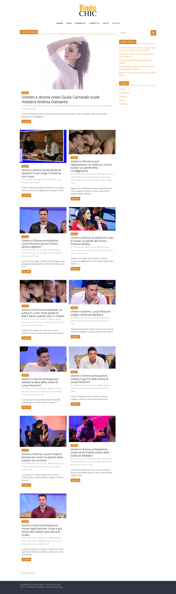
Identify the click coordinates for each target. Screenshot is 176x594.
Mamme (59, 23)
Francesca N (92, 174)
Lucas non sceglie (41, 253)
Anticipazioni (75, 462)
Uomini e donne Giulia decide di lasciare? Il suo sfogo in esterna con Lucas (41, 173)
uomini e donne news (29, 109)
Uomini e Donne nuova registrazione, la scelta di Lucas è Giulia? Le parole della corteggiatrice (91, 165)
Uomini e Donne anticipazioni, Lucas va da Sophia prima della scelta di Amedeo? (90, 452)
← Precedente (27, 573)
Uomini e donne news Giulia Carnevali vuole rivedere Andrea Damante (61, 99)
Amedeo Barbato (105, 459)
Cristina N (40, 106)
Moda (69, 23)
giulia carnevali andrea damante (69, 106)
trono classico (101, 180)
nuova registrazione (88, 180)
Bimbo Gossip (51, 179)
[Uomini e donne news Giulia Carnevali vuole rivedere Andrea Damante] (67, 37)
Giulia (72, 250)
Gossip (25, 93)
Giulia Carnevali (52, 106)
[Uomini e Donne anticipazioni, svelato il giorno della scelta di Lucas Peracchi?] (92, 348)
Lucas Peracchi (86, 106)
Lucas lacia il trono (28, 253)
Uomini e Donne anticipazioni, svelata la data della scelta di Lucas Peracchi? (40, 382)
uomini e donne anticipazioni (102, 106)
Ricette (116, 23)
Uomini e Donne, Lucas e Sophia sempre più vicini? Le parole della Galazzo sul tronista (42, 457)
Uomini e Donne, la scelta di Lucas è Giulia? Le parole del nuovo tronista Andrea (92, 241)
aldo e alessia (55, 319)
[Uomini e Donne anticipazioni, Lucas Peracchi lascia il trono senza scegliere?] (43, 208)
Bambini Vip (80, 23)
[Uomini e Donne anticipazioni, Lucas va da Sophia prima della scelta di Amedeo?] (92, 417)
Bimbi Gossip (81, 177)
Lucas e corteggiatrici (39, 541)
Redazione (123, 104)
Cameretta (94, 23)
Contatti (122, 89)
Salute (106, 23)
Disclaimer (123, 96)
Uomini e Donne (33, 183)
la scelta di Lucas (104, 177)
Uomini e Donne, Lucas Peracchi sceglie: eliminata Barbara (90, 313)
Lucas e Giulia (48, 322)
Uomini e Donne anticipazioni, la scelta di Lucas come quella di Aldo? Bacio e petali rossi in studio (43, 313)
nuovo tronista (104, 250)
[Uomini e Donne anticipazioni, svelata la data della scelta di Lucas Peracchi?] (43, 348)
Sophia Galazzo (44, 467)
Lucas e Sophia (95, 462)
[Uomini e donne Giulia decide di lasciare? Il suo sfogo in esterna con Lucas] (43, 131)
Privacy (122, 100)
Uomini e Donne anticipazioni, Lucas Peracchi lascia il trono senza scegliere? (40, 244)
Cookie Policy (124, 93)
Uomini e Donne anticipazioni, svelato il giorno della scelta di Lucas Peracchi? (89, 379)
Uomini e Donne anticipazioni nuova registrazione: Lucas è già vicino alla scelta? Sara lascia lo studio (42, 530)
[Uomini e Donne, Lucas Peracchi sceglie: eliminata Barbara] (92, 281)
